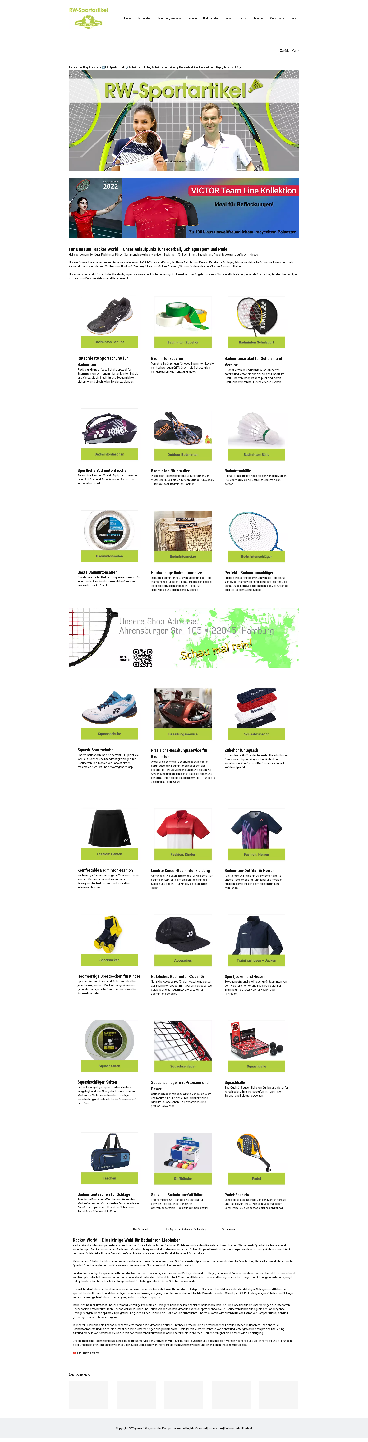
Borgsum (226, 266)
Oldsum (215, 266)
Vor (294, 50)
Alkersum (151, 266)
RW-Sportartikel (142, 1229)
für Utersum (228, 1229)
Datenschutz (232, 1428)
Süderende (197, 266)
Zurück (284, 50)
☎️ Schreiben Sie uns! (86, 1352)
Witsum (184, 266)
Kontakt (247, 1428)
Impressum (216, 1428)
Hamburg (143, 1249)
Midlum (162, 266)
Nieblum (238, 266)
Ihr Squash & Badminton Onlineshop (186, 1229)
